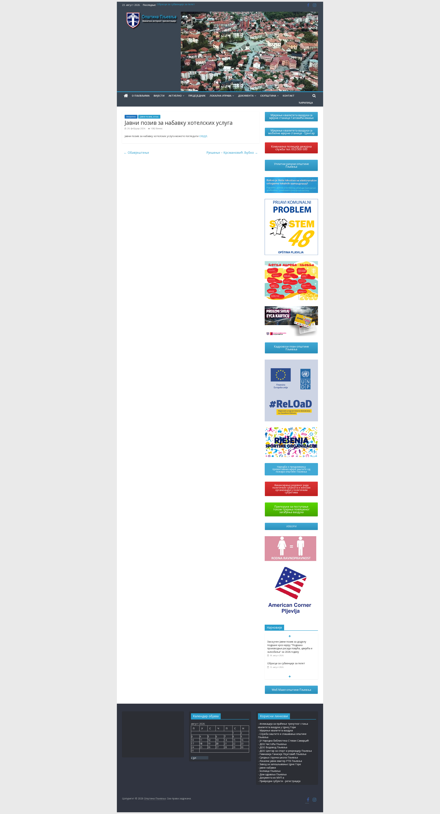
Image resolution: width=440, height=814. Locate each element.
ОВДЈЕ (203, 136)
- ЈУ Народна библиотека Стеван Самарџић (283, 740)
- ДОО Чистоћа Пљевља (272, 744)
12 (209, 740)
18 (201, 743)
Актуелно (175, 95)
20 (217, 743)
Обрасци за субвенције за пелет (176, 5)
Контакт (288, 95)
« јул (193, 757)
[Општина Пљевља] (126, 95)
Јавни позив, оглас (149, 116)
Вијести (159, 95)
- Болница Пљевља (269, 771)
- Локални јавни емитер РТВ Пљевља (280, 761)
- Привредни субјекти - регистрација (279, 781)
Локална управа (220, 95)
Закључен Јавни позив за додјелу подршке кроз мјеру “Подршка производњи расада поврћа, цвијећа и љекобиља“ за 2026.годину (289, 646)
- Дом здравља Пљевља (272, 774)
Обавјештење (136, 152)
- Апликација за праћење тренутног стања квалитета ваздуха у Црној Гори (283, 725)
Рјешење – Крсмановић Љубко (232, 152)
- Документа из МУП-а (271, 777)
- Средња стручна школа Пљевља (278, 757)
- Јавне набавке (267, 767)
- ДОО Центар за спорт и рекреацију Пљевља (285, 750)
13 (217, 740)
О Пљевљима (141, 95)
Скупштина (268, 95)
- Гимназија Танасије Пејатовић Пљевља (282, 754)
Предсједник (197, 95)
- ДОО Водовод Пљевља (272, 747)
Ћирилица (306, 102)
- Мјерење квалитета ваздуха (275, 730)
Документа (246, 95)
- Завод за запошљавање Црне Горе (279, 764)
